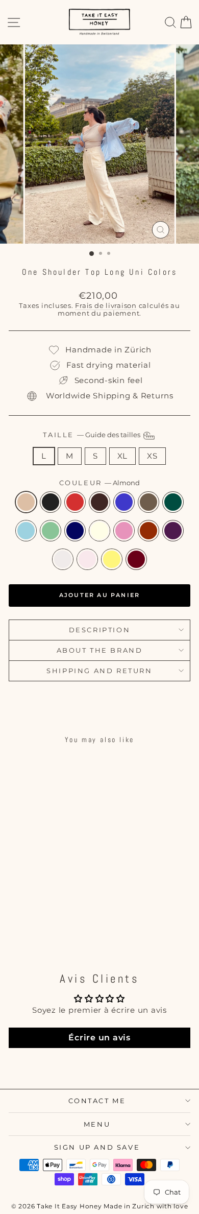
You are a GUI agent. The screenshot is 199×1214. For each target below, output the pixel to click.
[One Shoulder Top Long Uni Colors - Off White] (19, 919)
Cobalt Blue (124, 502)
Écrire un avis (99, 1037)
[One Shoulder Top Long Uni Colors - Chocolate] (55, 899)
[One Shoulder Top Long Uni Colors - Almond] (19, 899)
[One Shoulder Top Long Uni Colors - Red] (43, 919)
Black (50, 502)
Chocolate (99, 502)
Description (100, 630)
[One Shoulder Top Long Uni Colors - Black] (31, 899)
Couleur (99, 483)
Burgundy (136, 559)
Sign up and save (97, 1147)
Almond (26, 502)
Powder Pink (87, 559)
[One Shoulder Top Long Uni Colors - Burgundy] (55, 929)
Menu (97, 1124)
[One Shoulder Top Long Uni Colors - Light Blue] (43, 909)
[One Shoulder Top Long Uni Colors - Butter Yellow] (43, 929)
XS (152, 456)
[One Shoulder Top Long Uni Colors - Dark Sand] (19, 909)
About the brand (100, 650)
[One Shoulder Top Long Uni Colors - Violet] (55, 919)
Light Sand (63, 559)
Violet (173, 530)
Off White (99, 530)
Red (148, 530)
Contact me (97, 1101)
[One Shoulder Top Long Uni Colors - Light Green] (55, 909)
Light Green (50, 530)
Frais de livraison (106, 306)
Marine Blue (75, 530)
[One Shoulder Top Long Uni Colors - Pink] (31, 919)
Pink (124, 530)
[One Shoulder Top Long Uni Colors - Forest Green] (31, 909)
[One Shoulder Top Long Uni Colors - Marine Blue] (66, 909)
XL (122, 456)
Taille (92, 435)
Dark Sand (148, 502)
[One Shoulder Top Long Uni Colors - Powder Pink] (31, 929)
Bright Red (75, 502)
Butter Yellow (112, 559)
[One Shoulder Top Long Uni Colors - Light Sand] (66, 919)
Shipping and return (99, 670)
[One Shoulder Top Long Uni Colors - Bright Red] (43, 899)
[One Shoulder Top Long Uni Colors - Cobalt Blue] (66, 899)
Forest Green (173, 502)
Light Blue (26, 530)
